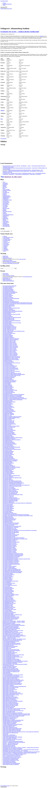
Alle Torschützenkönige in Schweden (10, 550)
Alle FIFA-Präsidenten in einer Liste (9, 329)
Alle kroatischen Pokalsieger (8, 403)
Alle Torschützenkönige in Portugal (9, 548)
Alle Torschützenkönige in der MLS (9, 543)
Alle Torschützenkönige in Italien (9, 547)
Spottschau (5, 216)
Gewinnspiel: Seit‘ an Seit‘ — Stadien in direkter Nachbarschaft (19, 31)
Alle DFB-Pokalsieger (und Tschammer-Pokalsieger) (12, 311)
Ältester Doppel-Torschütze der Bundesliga (11, 764)
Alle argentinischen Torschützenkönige (10, 292)
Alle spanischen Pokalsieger (8, 512)
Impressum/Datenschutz (7, 4)
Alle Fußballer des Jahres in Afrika (9, 340)
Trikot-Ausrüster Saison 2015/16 (9, 740)
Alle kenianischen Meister (7, 400)
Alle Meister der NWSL (7, 419)
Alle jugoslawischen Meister (8, 391)
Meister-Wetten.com (6, 278)
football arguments (6, 195)
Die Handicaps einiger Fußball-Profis (10, 629)
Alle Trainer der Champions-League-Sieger (11, 563)
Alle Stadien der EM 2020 (8, 516)
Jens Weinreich (5, 203)
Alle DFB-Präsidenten (7, 313)
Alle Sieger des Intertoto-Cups (8, 501)
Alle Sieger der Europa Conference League (11, 489)
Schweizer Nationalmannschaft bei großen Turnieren (12, 724)
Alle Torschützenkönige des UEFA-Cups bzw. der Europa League (15, 538)
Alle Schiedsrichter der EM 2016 (9, 466)
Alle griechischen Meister (7, 378)
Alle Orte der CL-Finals (7, 450)
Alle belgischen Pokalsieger (8, 295)
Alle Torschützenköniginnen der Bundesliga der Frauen (13, 554)
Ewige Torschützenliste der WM (9, 657)
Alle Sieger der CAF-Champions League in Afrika (12, 483)
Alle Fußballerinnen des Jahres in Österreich (11, 359)
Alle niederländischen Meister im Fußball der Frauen (12, 437)
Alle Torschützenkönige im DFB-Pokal (10, 539)
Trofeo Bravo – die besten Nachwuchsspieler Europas (13, 741)
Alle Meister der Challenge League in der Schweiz (12, 416)
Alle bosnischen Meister (7, 296)
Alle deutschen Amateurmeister (8, 304)
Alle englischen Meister (7, 321)
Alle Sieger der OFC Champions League (10, 492)
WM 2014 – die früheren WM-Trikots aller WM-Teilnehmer (14, 742)
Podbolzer (5, 210)
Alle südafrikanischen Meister (8, 517)
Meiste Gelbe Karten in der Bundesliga (10, 696)
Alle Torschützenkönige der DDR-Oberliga (11, 532)
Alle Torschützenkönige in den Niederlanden (11, 541)
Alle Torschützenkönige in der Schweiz (10, 544)
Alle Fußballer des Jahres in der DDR (10, 344)
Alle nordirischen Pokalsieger (8, 441)
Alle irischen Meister (6, 383)
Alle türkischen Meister (7, 577)
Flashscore (5, 194)
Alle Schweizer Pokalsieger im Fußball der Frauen (12, 477)
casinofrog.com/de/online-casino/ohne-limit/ (11, 263)
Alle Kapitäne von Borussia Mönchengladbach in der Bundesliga (15, 398)
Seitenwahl (5, 213)
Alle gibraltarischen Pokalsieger (9, 377)
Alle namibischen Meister (7, 435)
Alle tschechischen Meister (8, 573)
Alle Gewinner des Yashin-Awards (9, 376)
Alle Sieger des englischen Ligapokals (10, 497)
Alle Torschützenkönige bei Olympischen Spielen (12, 526)
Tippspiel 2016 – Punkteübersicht (9, 734)
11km (4, 181)
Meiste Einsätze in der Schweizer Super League (11, 692)
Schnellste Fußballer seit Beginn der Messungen (12, 721)
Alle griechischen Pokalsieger (8, 379)
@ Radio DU (5, 245)
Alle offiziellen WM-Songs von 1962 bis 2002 (11, 447)
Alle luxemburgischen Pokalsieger (9, 411)
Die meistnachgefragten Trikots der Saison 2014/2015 (13, 632)
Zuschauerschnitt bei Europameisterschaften (11, 758)
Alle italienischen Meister (7, 388)
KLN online (5, 205)
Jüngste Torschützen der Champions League (11, 671)
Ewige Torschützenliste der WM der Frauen (11, 658)
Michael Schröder (6, 208)
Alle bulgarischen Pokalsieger (8, 300)
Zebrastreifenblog (6, 225)
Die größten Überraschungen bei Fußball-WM (11, 628)
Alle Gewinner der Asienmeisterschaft (10, 365)
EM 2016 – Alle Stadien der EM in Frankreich (11, 636)
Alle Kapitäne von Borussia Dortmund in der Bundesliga (13, 397)
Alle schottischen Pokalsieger (8, 471)
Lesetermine (38, 174)
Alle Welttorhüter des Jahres (8, 606)
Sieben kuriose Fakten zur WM (8, 726)
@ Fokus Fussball (6, 242)
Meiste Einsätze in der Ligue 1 (8, 690)
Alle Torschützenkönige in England (9, 545)
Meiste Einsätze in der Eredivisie (9, 688)
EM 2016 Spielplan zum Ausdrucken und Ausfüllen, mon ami (14, 638)
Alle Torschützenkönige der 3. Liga (9, 528)
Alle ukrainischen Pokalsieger (8, 588)
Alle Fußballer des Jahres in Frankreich (10, 350)
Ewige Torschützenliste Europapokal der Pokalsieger (12, 662)
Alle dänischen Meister (7, 315)
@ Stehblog (5, 246)
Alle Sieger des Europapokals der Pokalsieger (11, 498)
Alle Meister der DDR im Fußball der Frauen (11, 417)
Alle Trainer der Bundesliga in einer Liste (10, 561)
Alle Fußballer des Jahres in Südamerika (10, 354)
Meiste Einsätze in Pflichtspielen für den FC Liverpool (13, 693)
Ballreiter (4, 186)
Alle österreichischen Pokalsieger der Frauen (11, 616)
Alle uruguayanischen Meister (8, 591)
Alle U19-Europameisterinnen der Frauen (10, 580)
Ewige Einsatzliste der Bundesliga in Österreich (11, 643)
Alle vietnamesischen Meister (8, 595)
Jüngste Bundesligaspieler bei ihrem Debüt (11, 669)
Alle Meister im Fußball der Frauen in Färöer (11, 426)
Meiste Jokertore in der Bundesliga (9, 699)
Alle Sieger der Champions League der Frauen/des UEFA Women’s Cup (16, 485)
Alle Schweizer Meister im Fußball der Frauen (11, 475)
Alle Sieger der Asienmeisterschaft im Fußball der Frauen (13, 482)
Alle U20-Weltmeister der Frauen (9, 583)
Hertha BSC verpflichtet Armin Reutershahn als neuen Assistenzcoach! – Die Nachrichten (19, 171)
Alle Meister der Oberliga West (8, 422)
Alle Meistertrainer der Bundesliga (9, 430)
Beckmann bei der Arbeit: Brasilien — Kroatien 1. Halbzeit (14, 621)
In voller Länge (5, 200)
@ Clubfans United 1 (7, 239)
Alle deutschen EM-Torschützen (9, 305)
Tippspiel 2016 (5, 733)
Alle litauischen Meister (7, 408)
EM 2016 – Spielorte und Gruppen (9, 637)
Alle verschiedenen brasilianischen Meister (11, 594)
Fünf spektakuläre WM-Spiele (8, 665)
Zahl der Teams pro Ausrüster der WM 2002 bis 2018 (13, 754)
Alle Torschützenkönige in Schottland (10, 549)
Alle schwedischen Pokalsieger (8, 473)
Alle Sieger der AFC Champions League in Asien (12, 480)
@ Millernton (5, 248)
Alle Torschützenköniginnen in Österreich (10, 559)
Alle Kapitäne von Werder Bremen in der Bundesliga (12, 399)
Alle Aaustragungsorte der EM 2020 (9, 285)
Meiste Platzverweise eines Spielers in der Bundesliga (13, 701)
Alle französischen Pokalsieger (8, 337)
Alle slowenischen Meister (8, 507)
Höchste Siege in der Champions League (10, 668)
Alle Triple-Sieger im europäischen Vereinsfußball (12, 572)
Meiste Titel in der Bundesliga (8, 707)
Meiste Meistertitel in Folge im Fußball (10, 700)
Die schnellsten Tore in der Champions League (11, 633)
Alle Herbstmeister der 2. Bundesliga (9, 380)
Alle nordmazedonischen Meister (9, 442)
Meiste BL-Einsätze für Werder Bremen (10, 677)
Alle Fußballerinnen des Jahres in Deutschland (11, 357)
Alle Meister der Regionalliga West (9, 423)
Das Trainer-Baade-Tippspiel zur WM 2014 (11, 626)
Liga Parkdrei (5, 206)
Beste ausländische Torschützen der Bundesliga (11, 624)
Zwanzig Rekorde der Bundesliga (9, 761)
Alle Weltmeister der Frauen (8, 604)
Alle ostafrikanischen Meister (8, 451)
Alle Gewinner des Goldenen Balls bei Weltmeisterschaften (14, 374)
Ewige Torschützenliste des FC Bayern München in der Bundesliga (15, 661)
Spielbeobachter (6, 215)
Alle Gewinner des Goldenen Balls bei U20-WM (12, 373)
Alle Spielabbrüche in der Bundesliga (10, 513)
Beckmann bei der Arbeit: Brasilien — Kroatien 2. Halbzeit (14, 622)
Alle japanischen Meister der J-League (10, 390)
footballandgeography (7, 196)
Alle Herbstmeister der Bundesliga (9, 381)
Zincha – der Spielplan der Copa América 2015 (11, 755)
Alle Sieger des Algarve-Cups (8, 495)
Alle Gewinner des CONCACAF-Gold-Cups (11, 371)
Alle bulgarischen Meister (7, 299)
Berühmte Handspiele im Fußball (9, 623)
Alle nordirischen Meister (7, 440)
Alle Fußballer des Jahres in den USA (10, 343)
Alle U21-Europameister (7, 584)
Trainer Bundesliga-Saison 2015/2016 (10, 735)
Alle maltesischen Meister (7, 412)
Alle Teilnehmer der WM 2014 (8, 525)
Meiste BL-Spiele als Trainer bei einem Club (11, 678)
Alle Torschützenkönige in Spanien (9, 551)
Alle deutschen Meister (7, 306)
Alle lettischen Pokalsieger (8, 405)
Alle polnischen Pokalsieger (8, 456)
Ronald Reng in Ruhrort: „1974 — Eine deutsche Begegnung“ (34, 173)
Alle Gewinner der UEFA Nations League (10, 369)
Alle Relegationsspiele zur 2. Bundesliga (10, 459)
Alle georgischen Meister (7, 363)
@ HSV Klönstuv (6, 238)
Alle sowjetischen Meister (7, 509)
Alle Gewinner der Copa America (9, 366)
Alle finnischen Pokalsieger (8, 335)
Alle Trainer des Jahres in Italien (9, 567)
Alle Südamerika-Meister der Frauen (9, 518)
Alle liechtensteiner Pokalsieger (8, 407)
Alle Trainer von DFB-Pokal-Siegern (10, 568)
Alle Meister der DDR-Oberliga (9, 418)
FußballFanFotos (6, 197)
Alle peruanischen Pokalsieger (8, 454)
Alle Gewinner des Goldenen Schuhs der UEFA (12, 375)
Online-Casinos (6, 257)
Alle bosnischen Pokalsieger (8, 297)
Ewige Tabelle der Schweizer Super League (11, 649)
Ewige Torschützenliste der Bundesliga (10, 652)
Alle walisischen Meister (7, 596)
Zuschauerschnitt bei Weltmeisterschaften (10, 759)
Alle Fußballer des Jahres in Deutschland (10, 346)
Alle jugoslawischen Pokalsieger (9, 392)
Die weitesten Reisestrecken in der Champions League (13, 634)
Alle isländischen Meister (7, 385)
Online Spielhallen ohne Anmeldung (9, 261)
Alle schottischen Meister (7, 470)
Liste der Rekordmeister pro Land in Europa (11, 675)
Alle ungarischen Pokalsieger (8, 590)
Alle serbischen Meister (7, 478)
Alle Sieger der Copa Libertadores (9, 488)
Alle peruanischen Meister (7, 453)
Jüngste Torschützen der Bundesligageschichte (11, 670)
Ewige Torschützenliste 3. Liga (8, 651)
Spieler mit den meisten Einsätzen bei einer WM (12, 729)
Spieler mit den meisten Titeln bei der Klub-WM (12, 730)
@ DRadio (5, 236)
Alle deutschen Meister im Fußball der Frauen (11, 307)
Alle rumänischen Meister (7, 461)
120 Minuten (5, 183)
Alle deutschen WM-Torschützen (9, 310)
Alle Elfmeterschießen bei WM (8, 319)
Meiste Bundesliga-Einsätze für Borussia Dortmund (12, 681)
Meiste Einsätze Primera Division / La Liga (11, 694)
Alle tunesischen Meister (7, 575)
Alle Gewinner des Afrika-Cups (9, 370)
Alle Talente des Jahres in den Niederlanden (11, 522)
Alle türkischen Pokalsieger (8, 578)
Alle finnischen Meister (7, 334)
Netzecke (4, 209)
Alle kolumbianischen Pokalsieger (9, 401)
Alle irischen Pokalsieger (7, 384)
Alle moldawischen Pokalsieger (8, 432)
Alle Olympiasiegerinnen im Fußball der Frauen (11, 449)
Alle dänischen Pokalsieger (8, 316)
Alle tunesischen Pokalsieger (8, 576)
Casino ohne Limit (22, 259)
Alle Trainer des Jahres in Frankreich (9, 566)
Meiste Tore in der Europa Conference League (11, 709)
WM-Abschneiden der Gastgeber (9, 745)
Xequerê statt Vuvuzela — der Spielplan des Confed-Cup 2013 (14, 753)
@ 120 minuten (6, 249)
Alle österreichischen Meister (8, 613)
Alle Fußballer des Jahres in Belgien (9, 342)
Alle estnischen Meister (7, 323)
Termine (4, 2)
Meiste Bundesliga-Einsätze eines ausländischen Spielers (13, 680)
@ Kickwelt (5, 241)
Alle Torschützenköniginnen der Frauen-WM (11, 556)
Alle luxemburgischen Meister (8, 410)
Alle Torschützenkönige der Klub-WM (10, 535)
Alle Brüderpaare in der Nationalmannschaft (11, 298)
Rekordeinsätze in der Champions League (10, 716)
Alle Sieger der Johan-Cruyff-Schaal (9, 490)
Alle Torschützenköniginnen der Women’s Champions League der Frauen (16, 558)
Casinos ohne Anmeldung (7, 260)
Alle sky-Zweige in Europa (8, 504)
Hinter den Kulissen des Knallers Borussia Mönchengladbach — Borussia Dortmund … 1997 (25, 170)
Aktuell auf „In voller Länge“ (13, 176)
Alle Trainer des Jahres (7, 565)
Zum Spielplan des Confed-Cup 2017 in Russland (12, 756)
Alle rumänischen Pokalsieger (8, 462)
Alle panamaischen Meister (8, 452)
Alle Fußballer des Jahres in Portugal (9, 352)
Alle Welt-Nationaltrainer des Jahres (9, 600)
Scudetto (4, 212)
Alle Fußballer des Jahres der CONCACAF (11, 338)
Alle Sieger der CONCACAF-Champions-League (12, 486)
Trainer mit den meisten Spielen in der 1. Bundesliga (12, 736)
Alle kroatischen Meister (7, 402)
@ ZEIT (4, 251)
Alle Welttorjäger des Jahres (8, 608)
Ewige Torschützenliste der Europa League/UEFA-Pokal (13, 654)
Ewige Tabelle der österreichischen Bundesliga (11, 650)
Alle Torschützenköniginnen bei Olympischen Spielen (13, 553)
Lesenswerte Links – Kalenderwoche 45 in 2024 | (12, 173)
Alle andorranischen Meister (8, 290)
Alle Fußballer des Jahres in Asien (9, 341)
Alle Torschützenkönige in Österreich (10, 552)
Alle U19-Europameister (7, 579)
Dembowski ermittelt (7, 190)
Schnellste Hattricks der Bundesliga (9, 723)
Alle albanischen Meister (7, 287)
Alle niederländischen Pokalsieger (9, 438)
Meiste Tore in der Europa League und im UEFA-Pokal (13, 710)
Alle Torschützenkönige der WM (9, 536)
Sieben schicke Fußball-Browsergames (10, 727)
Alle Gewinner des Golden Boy (9, 372)
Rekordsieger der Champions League (10, 717)
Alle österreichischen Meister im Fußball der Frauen (12, 614)
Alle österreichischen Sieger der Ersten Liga (11, 617)
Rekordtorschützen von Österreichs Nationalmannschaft (13, 720)
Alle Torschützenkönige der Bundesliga (10, 529)
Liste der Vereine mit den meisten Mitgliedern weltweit (13, 676)
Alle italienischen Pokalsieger (8, 389)
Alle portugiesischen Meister (8, 457)
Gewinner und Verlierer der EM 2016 (10, 666)
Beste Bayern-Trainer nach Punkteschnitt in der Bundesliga (14, 625)
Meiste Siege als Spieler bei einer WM (10, 702)
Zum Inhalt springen (4, 0)
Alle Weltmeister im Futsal (8, 605)
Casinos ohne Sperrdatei (9, 275)
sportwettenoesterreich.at (27, 276)
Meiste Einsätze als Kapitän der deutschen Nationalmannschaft (14, 686)
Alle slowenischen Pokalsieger (8, 508)
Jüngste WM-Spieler (6, 672)
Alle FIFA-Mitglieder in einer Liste (9, 327)
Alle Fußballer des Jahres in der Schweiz (10, 345)
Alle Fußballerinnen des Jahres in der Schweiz (11, 356)
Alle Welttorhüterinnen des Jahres (9, 607)
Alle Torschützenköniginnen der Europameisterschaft (12, 555)
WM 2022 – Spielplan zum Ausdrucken (10, 744)
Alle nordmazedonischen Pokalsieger (10, 443)
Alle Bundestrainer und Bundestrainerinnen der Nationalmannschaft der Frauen (17, 302)
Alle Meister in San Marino (8, 429)
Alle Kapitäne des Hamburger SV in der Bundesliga (12, 395)
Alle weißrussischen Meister (8, 598)
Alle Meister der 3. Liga (7, 415)
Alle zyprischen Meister (7, 610)
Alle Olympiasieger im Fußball (8, 448)
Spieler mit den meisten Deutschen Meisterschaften (12, 728)
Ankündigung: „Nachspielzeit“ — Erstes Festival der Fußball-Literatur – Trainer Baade (19, 174)
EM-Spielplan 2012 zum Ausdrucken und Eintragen (12, 639)
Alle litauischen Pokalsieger (8, 409)
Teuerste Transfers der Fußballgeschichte (10, 732)
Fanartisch (5, 193)
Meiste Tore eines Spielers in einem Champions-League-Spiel (14, 708)
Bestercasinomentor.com (7, 279)
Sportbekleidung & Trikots (8, 277)
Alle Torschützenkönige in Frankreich (10, 546)
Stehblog (41, 36)
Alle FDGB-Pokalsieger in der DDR (9, 326)
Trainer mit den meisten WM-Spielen (9, 738)
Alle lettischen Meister (7, 404)
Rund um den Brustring (7, 211)
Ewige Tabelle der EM (7, 648)
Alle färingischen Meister (7, 360)
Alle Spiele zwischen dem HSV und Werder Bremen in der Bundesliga (16, 514)
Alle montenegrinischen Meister (9, 433)
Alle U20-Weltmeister (7, 582)
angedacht (5, 185)
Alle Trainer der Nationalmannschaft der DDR (11, 564)
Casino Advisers (6, 274)
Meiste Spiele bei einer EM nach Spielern (10, 705)
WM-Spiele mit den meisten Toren (9, 746)
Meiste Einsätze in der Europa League (10, 689)
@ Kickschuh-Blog (6, 240)
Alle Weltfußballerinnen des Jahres (9, 603)
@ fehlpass (5, 247)
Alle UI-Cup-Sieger (6, 586)
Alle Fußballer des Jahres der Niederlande (10, 339)
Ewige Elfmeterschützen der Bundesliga (10, 646)
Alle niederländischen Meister (8, 436)
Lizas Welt (5, 207)
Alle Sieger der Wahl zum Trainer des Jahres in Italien (13, 494)
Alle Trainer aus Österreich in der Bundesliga (11, 560)
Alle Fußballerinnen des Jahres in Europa (10, 358)
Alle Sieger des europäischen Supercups (10, 499)
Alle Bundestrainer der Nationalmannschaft (11, 301)
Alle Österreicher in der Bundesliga (9, 612)
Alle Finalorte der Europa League (9, 333)
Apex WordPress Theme (5, 785)
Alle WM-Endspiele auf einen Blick (9, 609)
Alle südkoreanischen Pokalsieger (9, 519)
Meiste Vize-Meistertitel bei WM (9, 711)
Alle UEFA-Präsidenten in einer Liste (10, 585)
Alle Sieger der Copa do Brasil (8, 487)
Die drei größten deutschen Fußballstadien (10, 627)
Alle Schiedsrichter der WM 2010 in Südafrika (11, 467)
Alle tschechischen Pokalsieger (8, 574)
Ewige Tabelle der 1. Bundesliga (9, 647)
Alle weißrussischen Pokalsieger (9, 599)
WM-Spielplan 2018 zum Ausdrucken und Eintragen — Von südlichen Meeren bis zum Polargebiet (21, 751)
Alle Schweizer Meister (7, 474)
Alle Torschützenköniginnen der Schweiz (10, 557)
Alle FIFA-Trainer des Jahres (8, 330)
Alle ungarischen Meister (7, 589)
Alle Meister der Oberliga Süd (8, 421)
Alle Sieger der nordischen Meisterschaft (10, 491)
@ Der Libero (5, 243)
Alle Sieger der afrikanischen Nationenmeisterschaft (12, 481)
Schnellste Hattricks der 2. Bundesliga (10, 722)
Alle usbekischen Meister (7, 592)
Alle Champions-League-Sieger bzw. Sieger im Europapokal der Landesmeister (17, 303)
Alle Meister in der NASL (7, 428)
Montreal (2, 110)
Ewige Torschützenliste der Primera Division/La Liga (12, 656)
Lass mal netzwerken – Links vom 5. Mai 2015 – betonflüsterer (14, 165)
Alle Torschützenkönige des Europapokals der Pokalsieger (13, 537)
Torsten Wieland (6, 222)
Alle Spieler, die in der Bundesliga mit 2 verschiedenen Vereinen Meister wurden (18, 515)
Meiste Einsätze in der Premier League (10, 691)
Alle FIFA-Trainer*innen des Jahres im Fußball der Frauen (13, 331)
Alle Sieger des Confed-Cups (8, 496)
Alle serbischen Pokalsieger (8, 479)
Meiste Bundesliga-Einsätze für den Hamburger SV (12, 683)
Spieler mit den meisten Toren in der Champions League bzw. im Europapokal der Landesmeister (21, 731)
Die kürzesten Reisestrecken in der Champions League (13, 630)
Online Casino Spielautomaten (8, 280)
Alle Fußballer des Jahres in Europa (9, 349)
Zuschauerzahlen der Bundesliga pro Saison (11, 760)
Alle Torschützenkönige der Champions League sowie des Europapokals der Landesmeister (20, 530)
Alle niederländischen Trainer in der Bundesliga (11, 439)
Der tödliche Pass (6, 192)
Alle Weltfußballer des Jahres (8, 602)
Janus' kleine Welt (6, 202)
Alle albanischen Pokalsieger (8, 288)
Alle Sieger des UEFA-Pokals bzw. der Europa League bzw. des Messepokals (17, 502)
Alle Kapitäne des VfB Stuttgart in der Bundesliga (12, 396)
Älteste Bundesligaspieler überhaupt (9, 762)
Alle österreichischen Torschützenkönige (10, 618)
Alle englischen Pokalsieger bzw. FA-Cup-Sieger (12, 322)
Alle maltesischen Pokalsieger (8, 413)
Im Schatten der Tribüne (7, 199)
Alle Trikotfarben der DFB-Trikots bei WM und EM (12, 571)
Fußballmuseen (5, 198)
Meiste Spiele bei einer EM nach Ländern (10, 704)
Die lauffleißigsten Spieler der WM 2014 (10, 631)
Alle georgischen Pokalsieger (8, 364)
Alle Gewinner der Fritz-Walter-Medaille (10, 368)
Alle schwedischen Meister (8, 472)
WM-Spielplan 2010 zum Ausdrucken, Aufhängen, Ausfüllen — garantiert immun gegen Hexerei (21, 747)
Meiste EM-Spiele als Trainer (8, 695)
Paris (2, 118)
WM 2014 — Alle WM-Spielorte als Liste (10, 743)
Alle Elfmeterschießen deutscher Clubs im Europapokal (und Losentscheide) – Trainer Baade (20, 167)
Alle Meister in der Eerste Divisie (9, 427)
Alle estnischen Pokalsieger (8, 324)
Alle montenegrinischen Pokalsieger (9, 434)
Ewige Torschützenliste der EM (8, 653)
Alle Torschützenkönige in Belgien (9, 540)
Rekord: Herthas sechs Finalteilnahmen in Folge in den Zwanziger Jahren (16, 713)
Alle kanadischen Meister (7, 393)
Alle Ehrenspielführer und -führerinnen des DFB (12, 317)
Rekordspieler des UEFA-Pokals (9, 719)
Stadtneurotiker (5, 218)
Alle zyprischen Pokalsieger (8, 611)
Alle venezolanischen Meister (8, 593)
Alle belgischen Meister (7, 294)
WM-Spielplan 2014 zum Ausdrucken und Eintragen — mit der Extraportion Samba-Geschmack (21, 749)
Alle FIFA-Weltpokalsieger (8, 332)
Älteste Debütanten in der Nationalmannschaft (11, 763)
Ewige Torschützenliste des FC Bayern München (12, 660)
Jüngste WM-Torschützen (7, 673)
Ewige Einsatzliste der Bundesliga (9, 642)
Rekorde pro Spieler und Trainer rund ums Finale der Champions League (16, 714)
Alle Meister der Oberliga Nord (8, 420)
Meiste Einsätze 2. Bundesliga (8, 685)
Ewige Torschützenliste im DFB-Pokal (10, 663)
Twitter (4, 5)
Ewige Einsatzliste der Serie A (8, 645)
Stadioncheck (5, 217)
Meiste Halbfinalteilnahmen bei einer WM (10, 697)
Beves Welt (5, 187)
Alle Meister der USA (7, 424)
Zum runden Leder (6, 226)
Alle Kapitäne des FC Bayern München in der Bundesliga (13, 394)
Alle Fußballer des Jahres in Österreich (10, 355)
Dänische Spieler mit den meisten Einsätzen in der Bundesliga (14, 635)
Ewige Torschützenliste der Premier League (11, 655)
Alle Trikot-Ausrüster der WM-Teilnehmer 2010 (12, 569)
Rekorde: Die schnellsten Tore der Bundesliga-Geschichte (13, 715)
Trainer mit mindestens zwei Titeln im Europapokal (12, 739)
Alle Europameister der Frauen (8, 325)
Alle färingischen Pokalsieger (8, 361)
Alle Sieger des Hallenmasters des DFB (10, 500)
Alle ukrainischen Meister (7, 587)
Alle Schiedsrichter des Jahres (8, 469)
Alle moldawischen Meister (8, 431)
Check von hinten (6, 189)
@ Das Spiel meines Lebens (8, 237)
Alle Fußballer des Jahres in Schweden (10, 353)
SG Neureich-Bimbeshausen (8, 214)
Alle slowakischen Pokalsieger (8, 506)
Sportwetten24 (5, 273)
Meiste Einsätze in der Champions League (10, 687)
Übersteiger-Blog (6, 224)
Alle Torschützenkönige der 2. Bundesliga (10, 527)
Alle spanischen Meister (7, 511)
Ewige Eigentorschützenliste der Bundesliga (11, 641)
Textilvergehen (5, 220)
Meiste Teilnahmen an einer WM (9, 706)
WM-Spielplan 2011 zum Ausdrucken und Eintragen (12, 748)
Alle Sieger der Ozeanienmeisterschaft (10, 493)
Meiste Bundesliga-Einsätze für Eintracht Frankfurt (12, 684)
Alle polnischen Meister (7, 455)
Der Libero (5, 191)
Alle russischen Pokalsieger (8, 465)
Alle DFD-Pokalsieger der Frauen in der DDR (11, 314)
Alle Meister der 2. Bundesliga (8, 414)
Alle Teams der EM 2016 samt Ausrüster (10, 524)
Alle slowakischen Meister (8, 505)
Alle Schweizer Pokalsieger (8, 476)
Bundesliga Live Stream (7, 258)
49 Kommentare (3, 138)
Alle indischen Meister (7, 382)
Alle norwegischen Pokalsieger (8, 446)
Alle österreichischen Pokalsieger (9, 615)
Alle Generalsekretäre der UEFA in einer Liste (11, 362)
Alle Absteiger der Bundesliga (8, 286)
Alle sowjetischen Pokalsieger (8, 510)
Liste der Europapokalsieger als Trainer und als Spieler (13, 674)
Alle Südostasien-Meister (7, 520)
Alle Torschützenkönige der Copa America (11, 531)
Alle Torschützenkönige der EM (9, 533)
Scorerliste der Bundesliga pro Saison (10, 725)
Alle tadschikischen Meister (8, 521)
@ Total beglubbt (6, 244)
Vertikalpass (5, 223)
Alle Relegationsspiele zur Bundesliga (10, 460)
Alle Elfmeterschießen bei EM (8, 318)
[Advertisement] (24, 18)
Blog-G (4, 188)
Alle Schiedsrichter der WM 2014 (9, 468)
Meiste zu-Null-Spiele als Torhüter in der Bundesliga (12, 712)
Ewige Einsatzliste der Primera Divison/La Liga (11, 644)
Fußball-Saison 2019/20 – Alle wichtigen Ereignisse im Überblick (15, 664)
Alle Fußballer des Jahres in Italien (9, 351)
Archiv (1, 231)
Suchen (1, 268)
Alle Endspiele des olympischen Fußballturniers (11, 320)
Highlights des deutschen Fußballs (9, 667)
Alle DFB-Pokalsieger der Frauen (9, 312)
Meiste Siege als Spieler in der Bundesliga (10, 703)
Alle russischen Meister (7, 463)
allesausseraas (5, 184)
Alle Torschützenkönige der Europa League (11, 534)
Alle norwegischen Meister (8, 444)
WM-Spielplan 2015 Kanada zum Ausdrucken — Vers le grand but (15, 750)
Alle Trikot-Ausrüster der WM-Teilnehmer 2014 (12, 570)
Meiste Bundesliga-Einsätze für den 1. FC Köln (11, 682)
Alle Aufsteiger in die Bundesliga (9, 293)
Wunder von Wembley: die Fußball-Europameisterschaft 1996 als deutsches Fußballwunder (20, 752)
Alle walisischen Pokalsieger (8, 597)
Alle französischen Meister (8, 336)
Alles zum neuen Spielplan (8, 619)
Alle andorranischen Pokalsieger (9, 291)
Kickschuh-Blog (6, 204)
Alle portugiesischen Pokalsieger (9, 458)
